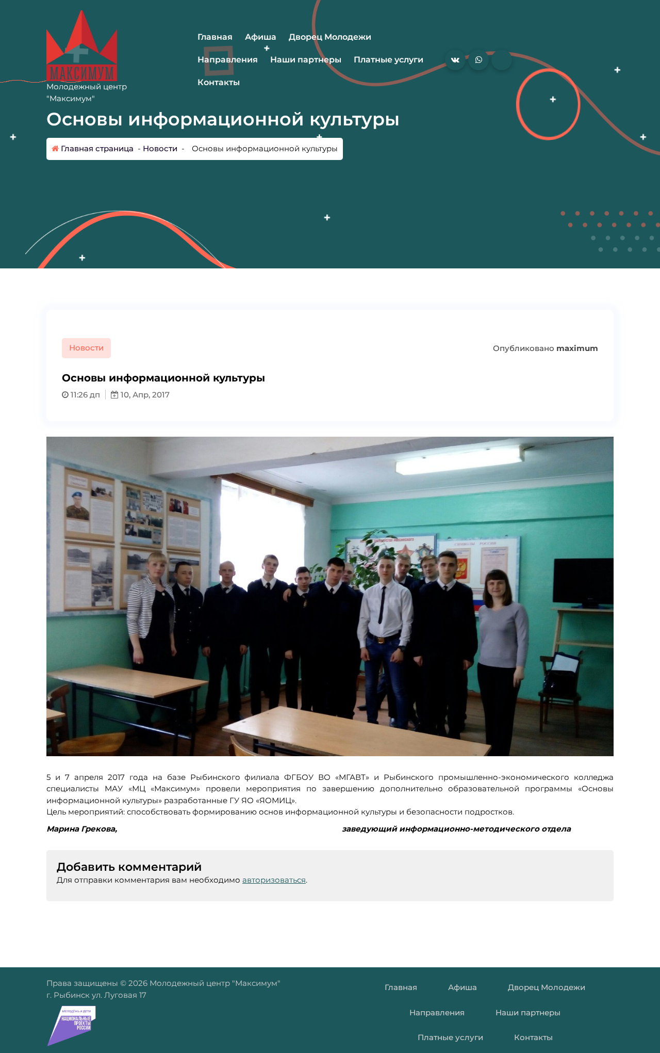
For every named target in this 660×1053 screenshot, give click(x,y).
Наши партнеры (305, 60)
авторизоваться (274, 880)
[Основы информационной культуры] (330, 596)
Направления (227, 60)
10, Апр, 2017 (144, 395)
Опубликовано (544, 348)
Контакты (218, 82)
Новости (160, 148)
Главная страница (96, 148)
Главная (215, 37)
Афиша (260, 37)
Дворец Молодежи (330, 37)
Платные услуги (388, 60)
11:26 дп (84, 395)
